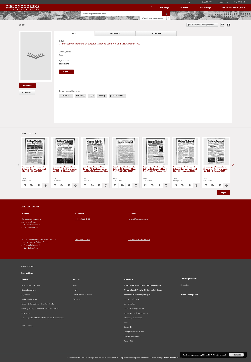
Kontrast (206, 2)
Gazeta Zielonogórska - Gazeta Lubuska (37, 304)
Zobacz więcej (27, 325)
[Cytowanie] (228, 25)
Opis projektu (129, 304)
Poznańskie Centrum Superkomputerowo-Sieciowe (163, 357)
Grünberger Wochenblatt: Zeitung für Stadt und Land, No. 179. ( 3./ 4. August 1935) (155, 169)
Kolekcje (164, 7)
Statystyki (128, 327)
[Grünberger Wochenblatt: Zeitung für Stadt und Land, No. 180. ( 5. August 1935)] (185, 151)
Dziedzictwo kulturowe (30, 285)
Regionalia (25, 294)
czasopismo (64, 64)
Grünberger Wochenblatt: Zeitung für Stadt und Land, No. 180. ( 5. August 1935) (185, 169)
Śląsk (91, 95)
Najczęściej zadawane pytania (136, 313)
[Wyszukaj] (166, 13)
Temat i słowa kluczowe (82, 294)
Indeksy (184, 7)
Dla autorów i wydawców (134, 308)
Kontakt (127, 322)
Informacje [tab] (115, 33)
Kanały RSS (128, 341)
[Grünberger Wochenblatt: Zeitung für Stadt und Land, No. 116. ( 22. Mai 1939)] (35, 151)
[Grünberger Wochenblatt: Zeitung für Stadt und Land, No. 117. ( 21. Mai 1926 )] (125, 151)
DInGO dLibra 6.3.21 (112, 357)
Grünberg (80, 95)
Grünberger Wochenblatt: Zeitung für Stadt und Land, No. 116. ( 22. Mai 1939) (34, 169)
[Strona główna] (151, 7)
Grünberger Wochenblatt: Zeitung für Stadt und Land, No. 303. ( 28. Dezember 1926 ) (95, 169)
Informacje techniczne (133, 318)
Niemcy (102, 95)
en (189, 2)
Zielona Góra (65, 95)
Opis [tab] (74, 33)
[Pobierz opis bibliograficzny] (31, 185)
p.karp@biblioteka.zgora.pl (139, 239)
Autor (75, 285)
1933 (61, 55)
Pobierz (27, 92)
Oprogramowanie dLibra (134, 331)
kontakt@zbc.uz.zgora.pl (138, 219)
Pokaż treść (27, 85)
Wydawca (76, 299)
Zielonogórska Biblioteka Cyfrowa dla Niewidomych (42, 318)
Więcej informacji (219, 355)
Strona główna (27, 273)
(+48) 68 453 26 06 (82, 239)
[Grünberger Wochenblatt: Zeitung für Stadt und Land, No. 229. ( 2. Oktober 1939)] (65, 151)
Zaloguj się (239, 2)
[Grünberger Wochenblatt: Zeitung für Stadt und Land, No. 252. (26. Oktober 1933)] (35, 56)
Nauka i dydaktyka (28, 290)
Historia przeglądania (233, 7)
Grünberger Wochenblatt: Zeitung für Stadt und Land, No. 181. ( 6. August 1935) (215, 169)
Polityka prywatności (132, 336)
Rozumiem (236, 354)
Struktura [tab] (156, 33)
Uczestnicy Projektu (132, 299)
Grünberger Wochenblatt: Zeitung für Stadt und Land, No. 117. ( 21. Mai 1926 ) (125, 169)
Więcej (223, 192)
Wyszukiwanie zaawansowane (153, 18)
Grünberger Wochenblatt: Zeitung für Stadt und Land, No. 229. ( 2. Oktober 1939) (65, 169)
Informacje (205, 7)
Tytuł (75, 290)
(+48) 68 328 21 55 (82, 219)
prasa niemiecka (117, 95)
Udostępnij (223, 2)
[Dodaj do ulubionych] (222, 25)
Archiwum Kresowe (29, 299)
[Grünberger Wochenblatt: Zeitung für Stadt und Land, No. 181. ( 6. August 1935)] (216, 151)
